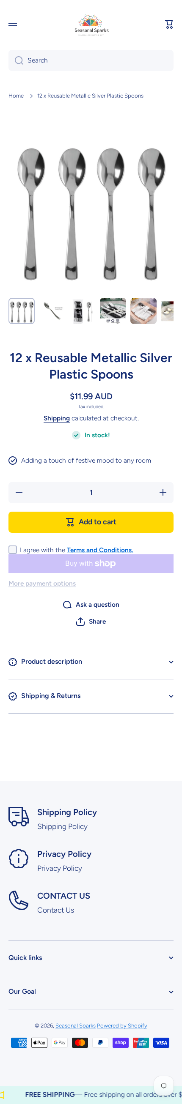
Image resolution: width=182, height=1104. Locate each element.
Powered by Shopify (122, 1025)
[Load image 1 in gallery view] (21, 311)
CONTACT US (63, 896)
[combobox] (91, 60)
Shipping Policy (67, 812)
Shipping (57, 418)
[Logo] (91, 24)
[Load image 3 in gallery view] (82, 311)
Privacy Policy (64, 854)
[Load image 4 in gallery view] (113, 311)
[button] (169, 24)
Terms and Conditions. (100, 550)
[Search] (15, 60)
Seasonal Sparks (75, 1025)
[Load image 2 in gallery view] (52, 311)
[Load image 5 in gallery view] (143, 311)
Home (16, 95)
